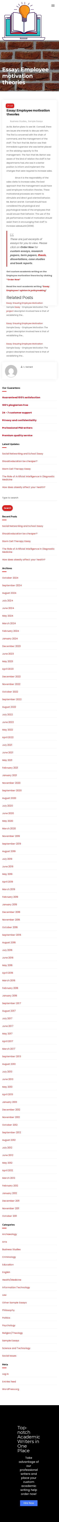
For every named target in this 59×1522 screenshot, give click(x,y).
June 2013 (7, 1079)
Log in (5, 1374)
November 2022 (11, 684)
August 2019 (8, 851)
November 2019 (11, 836)
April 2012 (7, 1170)
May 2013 (7, 1086)
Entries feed (9, 1381)
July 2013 (7, 1071)
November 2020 (11, 783)
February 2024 (10, 631)
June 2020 (8, 813)
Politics (6, 1317)
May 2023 (7, 661)
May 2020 (7, 821)
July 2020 (7, 805)
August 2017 (9, 1011)
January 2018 (9, 995)
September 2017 (11, 1003)
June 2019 (7, 866)
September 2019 (11, 843)
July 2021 (7, 745)
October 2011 (9, 1216)
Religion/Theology (12, 1333)
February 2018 (10, 988)
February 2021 (10, 767)
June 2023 (8, 653)
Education (8, 1264)
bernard (29, 367)
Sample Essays (35, 121)
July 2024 (7, 600)
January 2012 (9, 1193)
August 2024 (9, 593)
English (6, 1272)
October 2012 (9, 1124)
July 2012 (7, 1147)
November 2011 (10, 1208)
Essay (17, 307)
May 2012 (7, 1162)
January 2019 (9, 904)
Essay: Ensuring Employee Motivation (24, 303)
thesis (42, 255)
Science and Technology (16, 1348)
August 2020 (9, 798)
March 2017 (8, 1049)
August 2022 (9, 707)
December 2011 (11, 1200)
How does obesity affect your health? (23, 487)
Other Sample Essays (14, 1302)
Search (7, 508)
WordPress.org (10, 1389)
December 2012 (11, 1109)
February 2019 (10, 897)
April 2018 (7, 973)
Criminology (9, 1257)
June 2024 (8, 608)
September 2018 (11, 935)
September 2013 (11, 1056)
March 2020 (9, 828)
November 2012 (11, 1117)
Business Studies (18, 121)
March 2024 (9, 623)
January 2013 (9, 1102)
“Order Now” (13, 279)
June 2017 (7, 1026)
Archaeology (9, 1234)
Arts (4, 1241)
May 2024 (7, 615)
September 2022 (11, 699)
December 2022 (11, 676)
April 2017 (7, 1041)
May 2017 (7, 1033)
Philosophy (8, 1310)
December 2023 (11, 646)
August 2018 (9, 942)
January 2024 (10, 638)
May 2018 (7, 965)
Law (4, 1295)
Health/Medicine (11, 1279)
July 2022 (7, 714)
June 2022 (8, 722)
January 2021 (9, 775)
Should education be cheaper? (20, 461)
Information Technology (16, 1287)
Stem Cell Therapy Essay (16, 468)
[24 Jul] (29, 102)
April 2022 (7, 737)
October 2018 (10, 927)
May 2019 (7, 874)
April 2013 (7, 1094)
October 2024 (10, 577)
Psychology (8, 1325)
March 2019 (8, 889)
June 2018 (7, 957)
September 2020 (12, 790)
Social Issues (9, 1355)
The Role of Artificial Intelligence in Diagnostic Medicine (28, 478)
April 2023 (7, 669)
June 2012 (7, 1155)
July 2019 (7, 859)
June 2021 (7, 752)
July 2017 (7, 1018)
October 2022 (10, 691)
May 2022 (7, 729)
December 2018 (11, 912)
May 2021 (7, 760)
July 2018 (7, 950)
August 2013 (8, 1064)
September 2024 (12, 585)
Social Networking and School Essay (22, 453)
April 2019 (7, 881)
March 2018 (8, 980)
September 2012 (11, 1132)
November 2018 (11, 919)
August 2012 (8, 1140)
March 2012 (8, 1178)
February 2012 (10, 1185)
